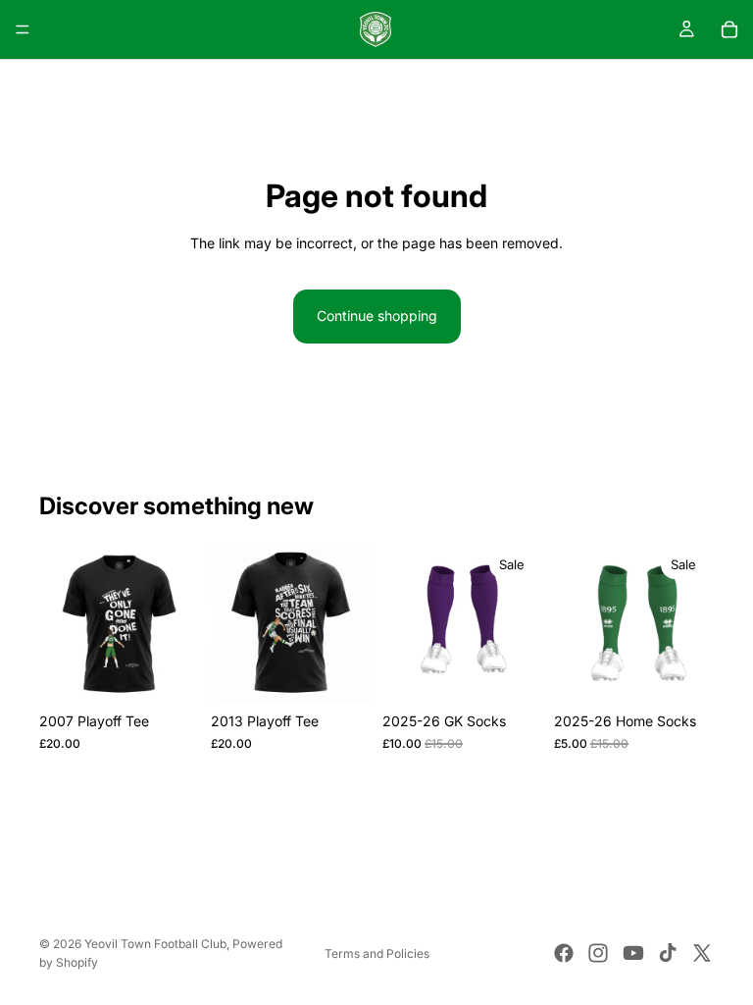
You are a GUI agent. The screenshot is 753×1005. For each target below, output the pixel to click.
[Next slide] (177, 623)
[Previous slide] (60, 623)
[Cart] (729, 29)
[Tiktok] (667, 953)
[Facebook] (564, 953)
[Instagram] (598, 953)
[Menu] (22, 29)
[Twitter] (702, 953)
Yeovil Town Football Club (155, 943)
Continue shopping (377, 315)
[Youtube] (633, 953)
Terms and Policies (377, 953)
